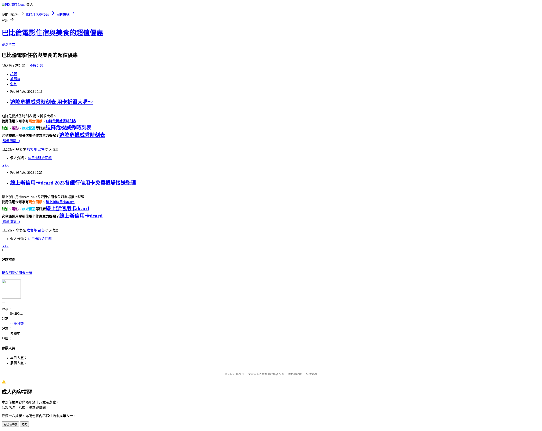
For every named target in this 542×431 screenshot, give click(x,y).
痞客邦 (32, 149)
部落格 (15, 79)
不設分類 (36, 65)
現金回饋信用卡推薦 (17, 273)
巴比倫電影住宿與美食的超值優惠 (52, 33)
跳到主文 (8, 44)
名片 (13, 84)
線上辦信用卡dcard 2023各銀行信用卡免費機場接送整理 (73, 183)
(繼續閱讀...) (11, 141)
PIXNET (239, 374)
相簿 (13, 74)
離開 (24, 424)
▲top (5, 165)
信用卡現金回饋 (40, 158)
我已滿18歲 (10, 424)
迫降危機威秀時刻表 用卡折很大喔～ (51, 102)
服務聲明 (311, 374)
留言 (41, 149)
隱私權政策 (295, 374)
